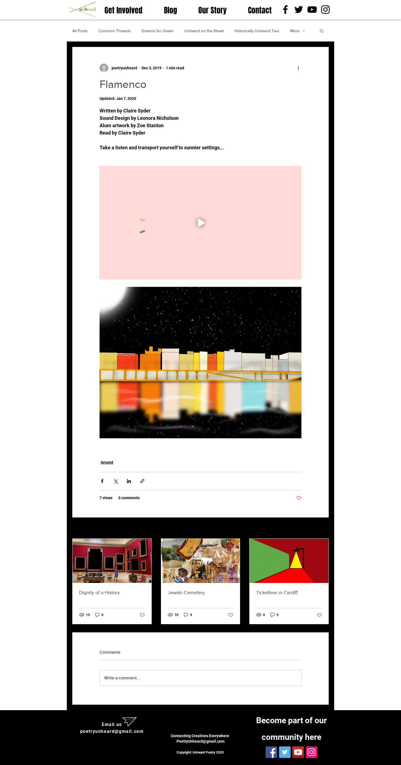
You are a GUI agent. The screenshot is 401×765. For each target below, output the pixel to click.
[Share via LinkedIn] (128, 481)
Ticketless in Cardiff (277, 592)
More (295, 30)
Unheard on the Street (204, 30)
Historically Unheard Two (257, 30)
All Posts (80, 30)
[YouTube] (312, 9)
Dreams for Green (157, 30)
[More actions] (298, 68)
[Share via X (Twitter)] (115, 481)
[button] (321, 30)
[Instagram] (325, 9)
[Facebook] (285, 9)
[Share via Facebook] (102, 481)
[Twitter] (298, 9)
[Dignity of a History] (112, 561)
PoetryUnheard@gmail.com (200, 741)
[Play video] (200, 222)
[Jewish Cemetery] (200, 561)
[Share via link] (142, 481)
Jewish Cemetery (186, 592)
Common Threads (114, 30)
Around (107, 462)
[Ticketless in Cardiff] (289, 561)
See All (322, 528)
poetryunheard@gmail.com (112, 731)
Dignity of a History (99, 592)
